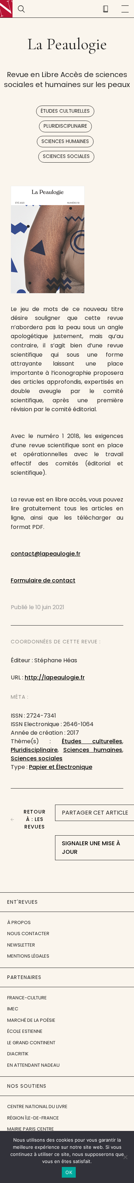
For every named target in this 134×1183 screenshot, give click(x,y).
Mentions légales (28, 956)
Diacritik (18, 1053)
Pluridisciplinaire (65, 126)
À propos (19, 922)
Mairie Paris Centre (30, 1129)
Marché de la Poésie (31, 1020)
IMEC (12, 1008)
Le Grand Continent (31, 1042)
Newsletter (21, 945)
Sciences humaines (65, 141)
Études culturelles (65, 111)
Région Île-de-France (33, 1118)
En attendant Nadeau (33, 1065)
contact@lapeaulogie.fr (45, 554)
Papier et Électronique (60, 767)
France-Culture (27, 997)
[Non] (125, 1157)
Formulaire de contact (43, 580)
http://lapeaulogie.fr (55, 677)
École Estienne (25, 1031)
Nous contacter (28, 933)
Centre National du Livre (37, 1106)
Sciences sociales (66, 156)
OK (68, 1172)
